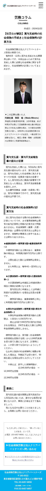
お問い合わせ (22, 411)
